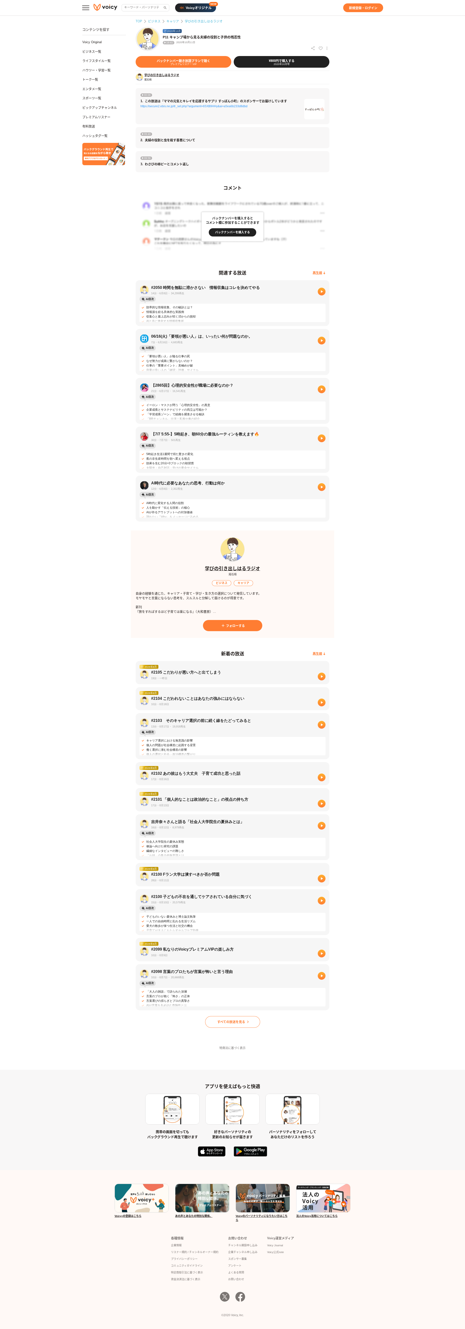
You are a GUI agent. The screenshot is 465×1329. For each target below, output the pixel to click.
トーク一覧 (90, 79)
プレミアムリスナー (96, 117)
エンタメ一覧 (91, 89)
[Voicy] (105, 8)
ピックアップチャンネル (99, 107)
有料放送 (88, 126)
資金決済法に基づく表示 (185, 1279)
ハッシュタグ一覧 (95, 136)
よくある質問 (236, 1272)
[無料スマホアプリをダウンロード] (103, 154)
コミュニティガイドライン (187, 1265)
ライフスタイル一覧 (96, 61)
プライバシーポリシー (184, 1258)
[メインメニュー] (86, 8)
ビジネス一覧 (91, 51)
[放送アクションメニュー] (327, 48)
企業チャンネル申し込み (242, 1252)
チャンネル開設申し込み (242, 1245)
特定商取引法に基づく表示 (187, 1272)
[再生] (322, 291)
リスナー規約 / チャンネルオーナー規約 (194, 1252)
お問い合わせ (236, 1279)
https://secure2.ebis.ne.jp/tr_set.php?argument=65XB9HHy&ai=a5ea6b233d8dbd (194, 106)
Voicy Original (92, 42)
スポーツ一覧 (91, 98)
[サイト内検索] (164, 7)
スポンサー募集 (237, 1258)
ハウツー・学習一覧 (96, 70)
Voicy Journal (275, 1245)
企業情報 (176, 1245)
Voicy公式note (275, 1252)
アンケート (234, 1265)
